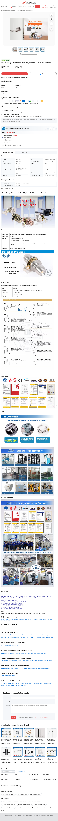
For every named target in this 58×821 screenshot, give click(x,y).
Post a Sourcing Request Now (42, 717)
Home (2, 10)
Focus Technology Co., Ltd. (20, 815)
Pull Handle (17, 779)
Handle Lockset (18, 808)
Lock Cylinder (32, 777)
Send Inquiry (15, 74)
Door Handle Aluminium (35, 794)
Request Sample (24, 77)
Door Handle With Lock (22, 794)
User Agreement (37, 815)
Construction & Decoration (10, 10)
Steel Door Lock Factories (34, 801)
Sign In (3, 145)
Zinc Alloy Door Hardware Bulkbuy (44, 808)
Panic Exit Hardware (33, 774)
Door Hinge (45, 774)
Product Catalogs (21, 771)
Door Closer (45, 777)
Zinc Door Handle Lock (7, 808)
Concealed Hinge (5, 777)
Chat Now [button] (44, 74)
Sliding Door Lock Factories (20, 801)
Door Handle (30, 10)
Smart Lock (17, 774)
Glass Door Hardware (33, 779)
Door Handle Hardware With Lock (25, 804)
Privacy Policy (50, 815)
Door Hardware (4, 774)
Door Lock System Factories (9, 804)
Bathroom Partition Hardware (49, 779)
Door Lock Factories (7, 801)
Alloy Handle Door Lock (40, 804)
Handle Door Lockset (29, 808)
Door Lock (17, 777)
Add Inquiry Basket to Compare (29, 54)
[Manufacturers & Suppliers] (29, 2)
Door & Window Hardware (22, 10)
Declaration (43, 815)
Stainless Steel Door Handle (8, 794)
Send (13, 717)
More (2, 810)
